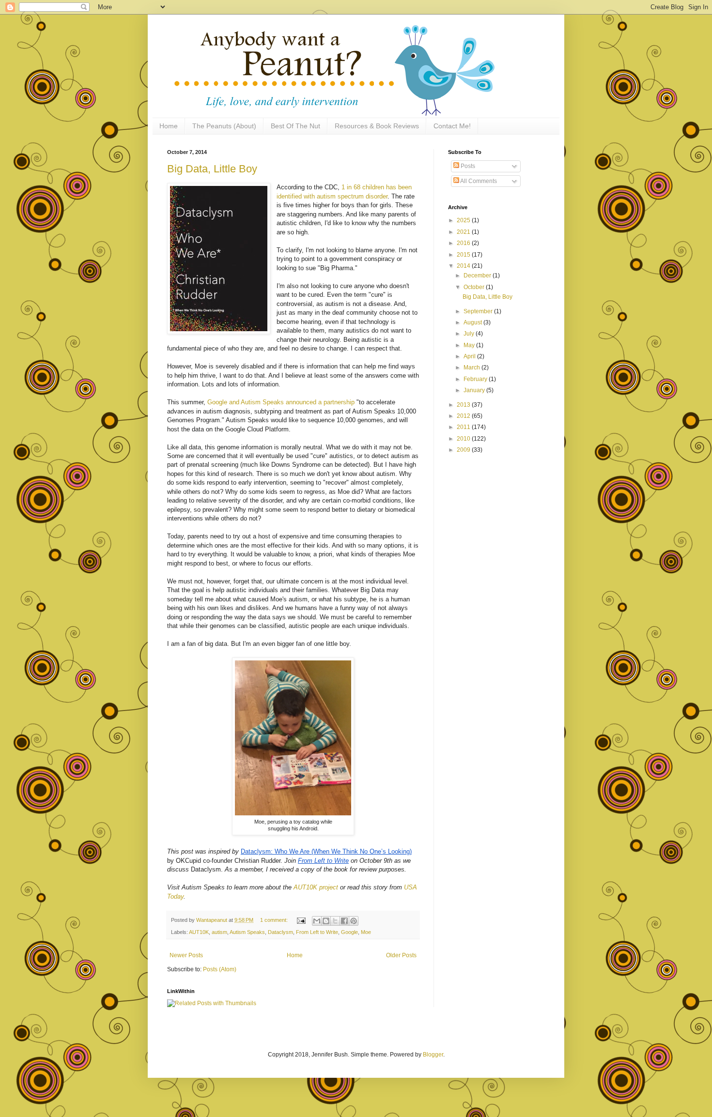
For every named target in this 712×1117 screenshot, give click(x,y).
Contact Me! (452, 126)
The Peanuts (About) (224, 126)
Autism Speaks (247, 932)
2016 (464, 243)
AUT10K (199, 932)
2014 (464, 265)
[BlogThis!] (326, 921)
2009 (464, 449)
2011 (464, 427)
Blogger (433, 1054)
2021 (464, 232)
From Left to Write (317, 932)
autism (219, 932)
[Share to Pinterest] (353, 921)
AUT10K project (316, 887)
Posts (467, 166)
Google (349, 932)
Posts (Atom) (219, 969)
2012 (464, 416)
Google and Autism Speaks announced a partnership (281, 402)
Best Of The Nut (295, 126)
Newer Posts (186, 955)
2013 (464, 404)
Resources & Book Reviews (377, 126)
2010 (464, 438)
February (476, 379)
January (475, 390)
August (473, 322)
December (478, 275)
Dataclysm (280, 932)
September (479, 311)
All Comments (478, 181)
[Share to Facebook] (344, 921)
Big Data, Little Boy (212, 169)
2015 (464, 254)
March (472, 367)
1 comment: (274, 920)
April (470, 356)
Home (168, 126)
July (470, 333)
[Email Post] (300, 920)
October (475, 287)
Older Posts (401, 955)
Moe (366, 932)
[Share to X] (335, 921)
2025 (464, 220)
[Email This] (317, 921)
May (470, 345)
